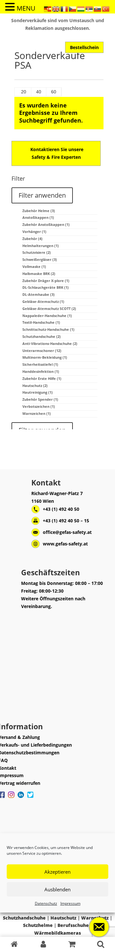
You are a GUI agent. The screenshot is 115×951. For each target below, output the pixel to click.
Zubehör (32, 238)
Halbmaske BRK (38, 273)
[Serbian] (89, 8)
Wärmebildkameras (57, 933)
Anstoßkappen (38, 217)
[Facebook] (11, 798)
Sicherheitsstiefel (40, 364)
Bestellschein (84, 47)
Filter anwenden (42, 195)
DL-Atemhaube (38, 294)
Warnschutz (95, 918)
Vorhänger (34, 231)
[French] (64, 8)
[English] (56, 8)
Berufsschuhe (73, 925)
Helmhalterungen (40, 245)
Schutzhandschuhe (41, 336)
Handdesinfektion (40, 371)
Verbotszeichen (38, 406)
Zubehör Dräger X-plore (45, 280)
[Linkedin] (21, 798)
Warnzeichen (36, 413)
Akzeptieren (57, 872)
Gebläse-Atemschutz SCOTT (49, 308)
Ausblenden (57, 889)
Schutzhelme (38, 925)
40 (38, 91)
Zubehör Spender (40, 399)
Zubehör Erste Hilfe (41, 378)
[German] (48, 8)
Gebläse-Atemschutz (43, 301)
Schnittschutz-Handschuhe (48, 329)
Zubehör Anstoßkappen (46, 224)
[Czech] (73, 8)
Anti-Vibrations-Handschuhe (49, 343)
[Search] (100, 944)
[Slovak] (98, 8)
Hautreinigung (37, 392)
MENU (26, 8)
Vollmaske (34, 266)
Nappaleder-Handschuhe (47, 315)
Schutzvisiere (36, 252)
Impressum (70, 903)
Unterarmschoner (41, 350)
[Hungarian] (81, 8)
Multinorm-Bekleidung (44, 357)
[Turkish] (106, 8)
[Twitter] (30, 798)
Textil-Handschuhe (41, 322)
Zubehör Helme (38, 210)
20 (23, 91)
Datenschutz (46, 903)
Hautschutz (35, 385)
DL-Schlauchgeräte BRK (45, 287)
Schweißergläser (39, 259)
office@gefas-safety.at (67, 532)
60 (53, 91)
